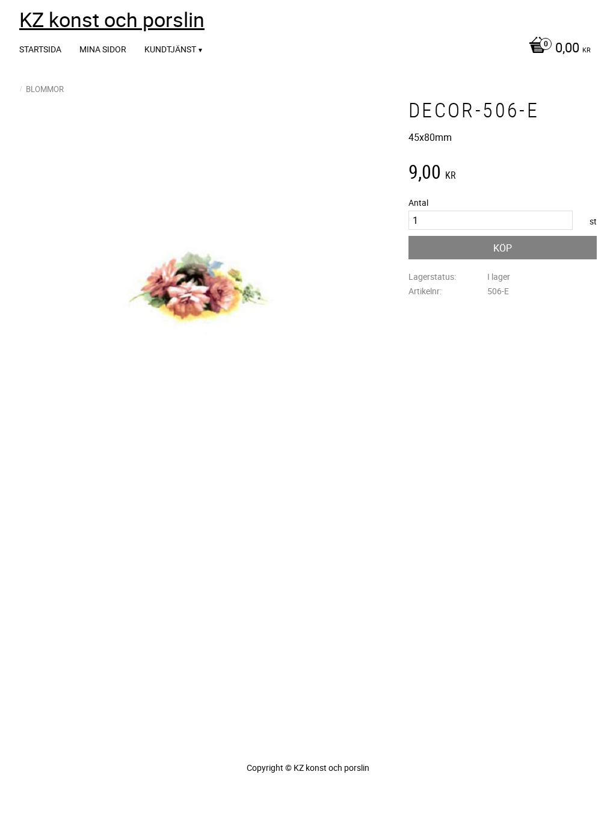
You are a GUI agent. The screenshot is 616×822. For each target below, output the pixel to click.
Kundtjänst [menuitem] (170, 49)
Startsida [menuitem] (40, 49)
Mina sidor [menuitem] (102, 49)
